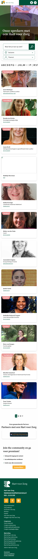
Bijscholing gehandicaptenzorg (12, 541)
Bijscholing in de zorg (10, 535)
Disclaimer (7, 552)
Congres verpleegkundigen (11, 529)
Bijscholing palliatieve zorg (11, 545)
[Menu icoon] (35, 3)
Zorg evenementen (9, 506)
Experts (6, 513)
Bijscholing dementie (10, 543)
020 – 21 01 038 (9, 495)
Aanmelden (18, 467)
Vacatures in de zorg (9, 509)
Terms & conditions (9, 554)
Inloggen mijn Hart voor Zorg (12, 517)
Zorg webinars (8, 508)
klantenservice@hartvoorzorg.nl (15, 493)
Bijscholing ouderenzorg (10, 537)
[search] (32, 47)
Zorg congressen (8, 523)
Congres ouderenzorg (10, 525)
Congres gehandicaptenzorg (11, 527)
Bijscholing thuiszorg (10, 539)
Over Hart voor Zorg (9, 515)
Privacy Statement (9, 555)
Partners (6, 511)
